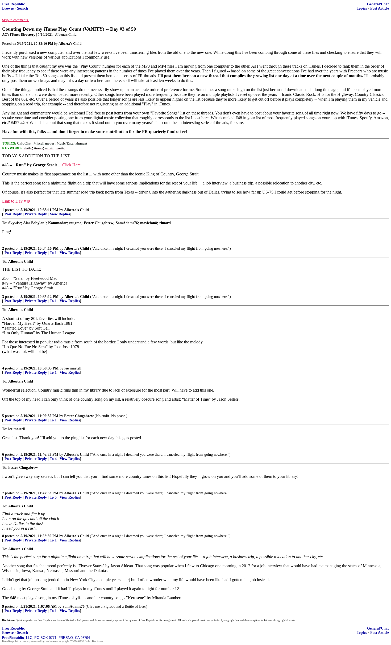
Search (22, 8)
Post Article (379, 8)
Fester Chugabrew (79, 416)
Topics (362, 8)
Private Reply (36, 214)
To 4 (53, 459)
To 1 (53, 253)
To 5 (53, 497)
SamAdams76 (74, 607)
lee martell (72, 368)
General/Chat (378, 4)
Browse (8, 8)
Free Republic (13, 4)
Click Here (71, 165)
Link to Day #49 (16, 201)
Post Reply (13, 214)
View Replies (60, 214)
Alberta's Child (76, 210)
